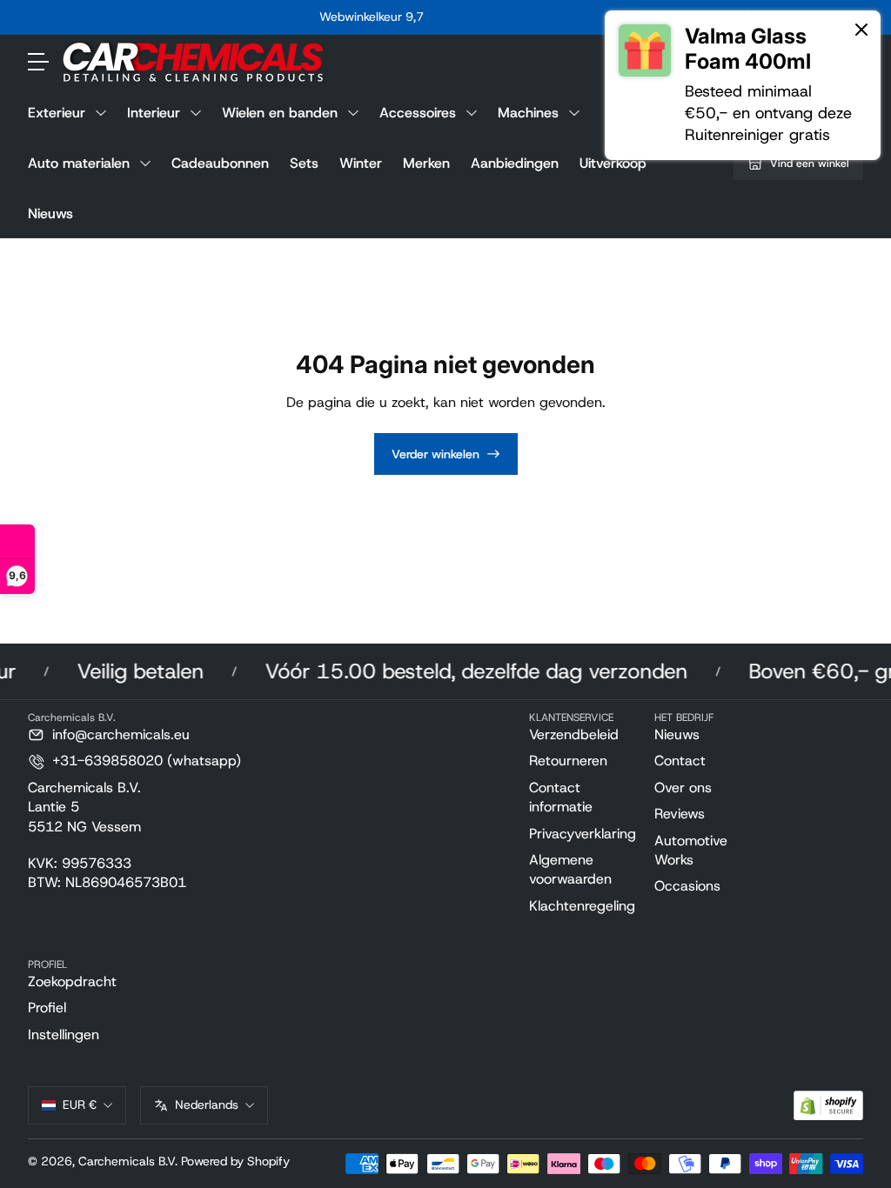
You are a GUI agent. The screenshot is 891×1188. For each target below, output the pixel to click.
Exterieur (56, 112)
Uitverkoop (612, 163)
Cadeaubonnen (220, 163)
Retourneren (568, 760)
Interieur (153, 112)
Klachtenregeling (582, 906)
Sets (304, 163)
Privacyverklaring (582, 833)
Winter (360, 163)
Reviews (679, 813)
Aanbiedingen (515, 163)
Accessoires (417, 112)
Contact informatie (561, 797)
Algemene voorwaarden (570, 869)
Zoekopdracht (72, 981)
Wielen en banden (280, 112)
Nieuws (50, 213)
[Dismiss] (861, 31)
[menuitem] (584, 734)
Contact (680, 760)
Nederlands (206, 1104)
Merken (426, 163)
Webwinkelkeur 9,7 (371, 16)
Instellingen (63, 1034)
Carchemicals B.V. (128, 1161)
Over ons (683, 787)
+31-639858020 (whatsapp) (146, 760)
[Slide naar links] (107, 17)
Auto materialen (79, 163)
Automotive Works (690, 850)
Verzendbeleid (574, 734)
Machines (528, 112)
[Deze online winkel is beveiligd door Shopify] (828, 1106)
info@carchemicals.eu (121, 734)
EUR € (80, 1104)
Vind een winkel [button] (809, 163)
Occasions (687, 886)
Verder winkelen (435, 454)
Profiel (47, 1007)
